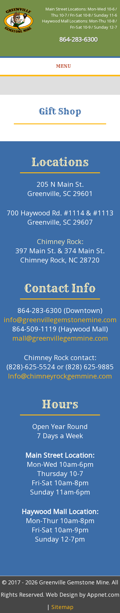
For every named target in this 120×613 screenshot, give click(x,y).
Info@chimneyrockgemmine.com (60, 375)
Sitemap (62, 607)
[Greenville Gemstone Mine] (18, 20)
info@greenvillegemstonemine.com (60, 319)
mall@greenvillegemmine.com (60, 338)
